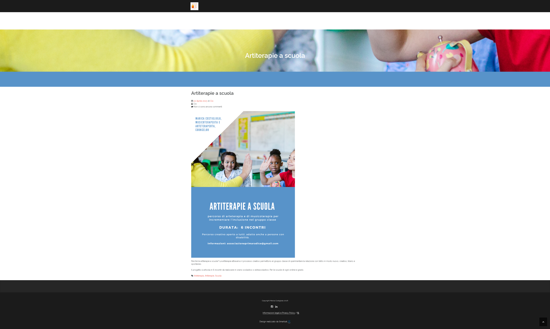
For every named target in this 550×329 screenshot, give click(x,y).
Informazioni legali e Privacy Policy (279, 313)
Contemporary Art (246, 16)
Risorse (195, 24)
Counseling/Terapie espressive (285, 16)
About (194, 16)
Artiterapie (209, 276)
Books (227, 16)
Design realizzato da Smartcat (274, 321)
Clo (211, 101)
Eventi (335, 20)
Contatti (213, 24)
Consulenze (320, 20)
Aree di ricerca (211, 16)
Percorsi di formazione (327, 16)
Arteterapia (199, 276)
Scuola (218, 276)
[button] (223, 25)
